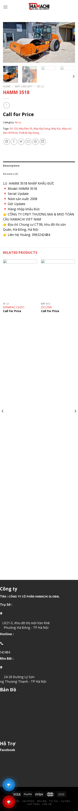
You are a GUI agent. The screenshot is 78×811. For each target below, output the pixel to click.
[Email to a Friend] (28, 141)
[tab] (39, 166)
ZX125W (46, 307)
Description (11, 165)
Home (7, 86)
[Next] (68, 42)
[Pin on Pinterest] (35, 141)
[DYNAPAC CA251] (20, 279)
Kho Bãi (42, 801)
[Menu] (5, 7)
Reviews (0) (10, 174)
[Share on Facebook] (14, 141)
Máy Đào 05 (25, 128)
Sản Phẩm (28, 801)
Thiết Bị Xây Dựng (29, 132)
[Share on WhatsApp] (6, 141)
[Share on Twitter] (21, 141)
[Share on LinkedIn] (42, 141)
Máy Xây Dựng (42, 128)
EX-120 (14, 128)
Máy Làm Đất (24, 86)
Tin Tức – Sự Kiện (59, 801)
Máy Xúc (56, 128)
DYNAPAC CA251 (14, 307)
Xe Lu (40, 86)
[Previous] (9, 42)
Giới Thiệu (33, 804)
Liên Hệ (47, 804)
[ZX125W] (58, 279)
